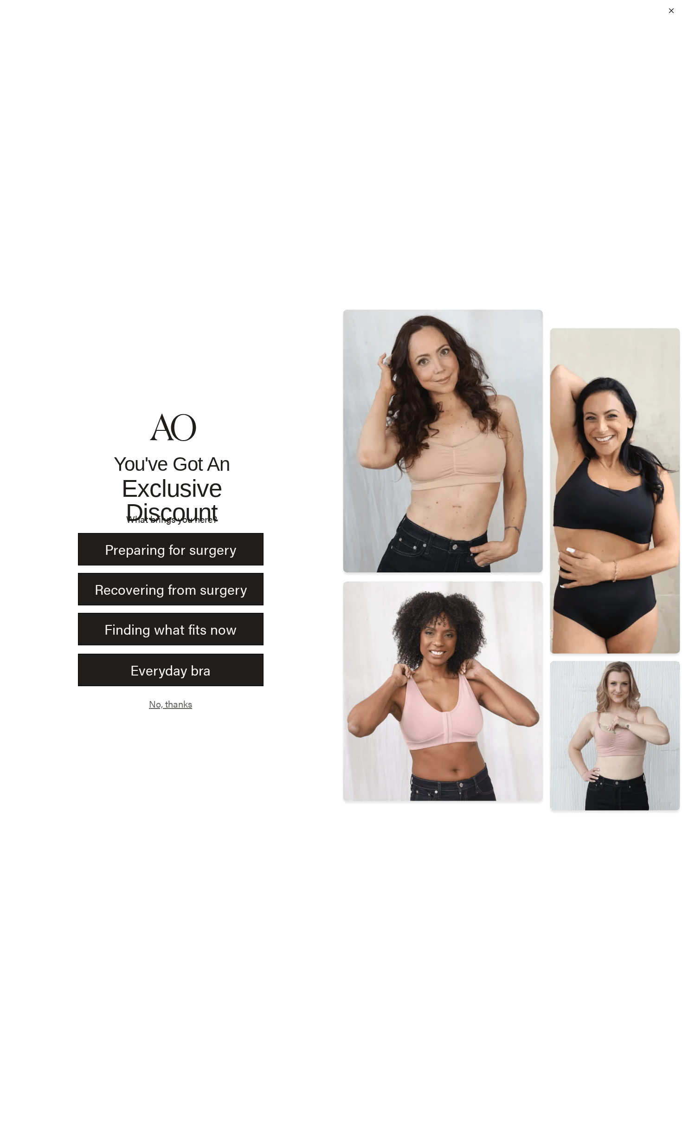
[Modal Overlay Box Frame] (341, 562)
